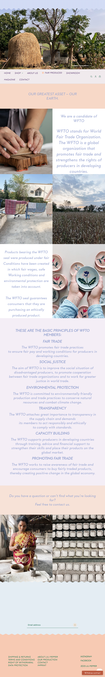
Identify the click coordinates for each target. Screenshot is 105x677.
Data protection (18, 665)
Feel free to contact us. (52, 504)
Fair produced (53, 73)
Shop (18, 73)
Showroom (73, 73)
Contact (24, 79)
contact (43, 662)
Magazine (9, 79)
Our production (47, 659)
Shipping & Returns (19, 657)
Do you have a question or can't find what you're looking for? (52, 498)
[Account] (95, 76)
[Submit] (75, 625)
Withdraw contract (92, 673)
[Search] (91, 76)
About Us (32, 73)
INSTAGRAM (86, 656)
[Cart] (100, 76)
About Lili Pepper (48, 657)
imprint (42, 665)
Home (7, 73)
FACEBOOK (86, 660)
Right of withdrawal (21, 662)
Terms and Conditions (21, 659)
